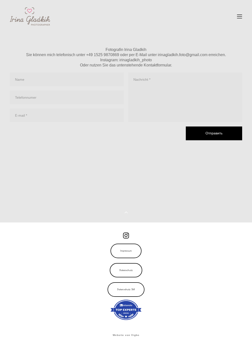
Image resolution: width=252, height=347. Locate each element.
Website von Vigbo (126, 335)
